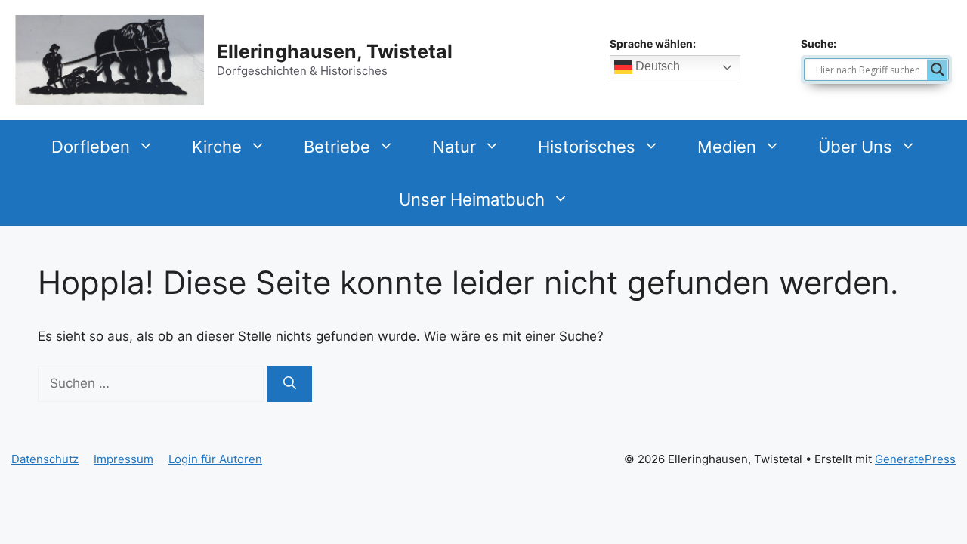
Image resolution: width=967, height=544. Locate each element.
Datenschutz (45, 459)
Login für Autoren (215, 459)
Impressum (123, 459)
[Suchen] (289, 384)
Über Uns (855, 146)
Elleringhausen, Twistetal (335, 51)
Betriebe (337, 146)
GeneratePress (915, 459)
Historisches (586, 146)
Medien (726, 146)
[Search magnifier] (937, 69)
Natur (454, 146)
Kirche (217, 146)
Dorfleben (90, 146)
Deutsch (656, 66)
